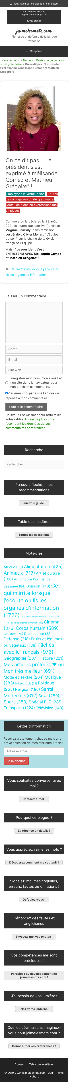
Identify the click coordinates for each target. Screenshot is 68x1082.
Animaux (19, 573)
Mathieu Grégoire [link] (22, 258)
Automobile (27, 579)
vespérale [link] (13, 234)
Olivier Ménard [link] (33, 234)
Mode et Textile (24, 677)
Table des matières (41, 1064)
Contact (20, 1064)
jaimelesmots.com (34, 31)
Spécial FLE (46, 702)
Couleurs (13, 634)
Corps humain (37, 628)
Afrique (13, 567)
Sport (16, 702)
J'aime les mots (10, 60)
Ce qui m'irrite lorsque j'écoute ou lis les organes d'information (31, 600)
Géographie (21, 658)
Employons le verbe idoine (25, 194)
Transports (19, 707)
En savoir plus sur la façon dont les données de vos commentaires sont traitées (29, 423)
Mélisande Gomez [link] (47, 254)
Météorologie (26, 683)
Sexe (48, 695)
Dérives (28, 60)
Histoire (51, 658)
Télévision (49, 708)
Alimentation (43, 566)
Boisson (38, 586)
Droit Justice (38, 634)
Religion (27, 689)
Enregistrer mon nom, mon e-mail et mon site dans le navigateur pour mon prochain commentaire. (35, 382)
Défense (17, 639)
